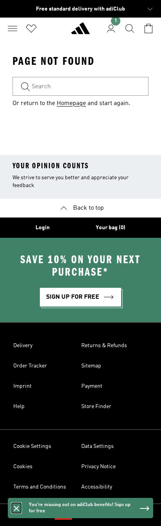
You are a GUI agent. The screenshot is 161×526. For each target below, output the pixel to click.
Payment (91, 386)
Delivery (22, 345)
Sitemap (91, 366)
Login (43, 227)
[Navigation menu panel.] (12, 28)
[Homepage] (80, 31)
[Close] (16, 508)
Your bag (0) (110, 227)
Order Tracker (30, 366)
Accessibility (96, 487)
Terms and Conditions (39, 487)
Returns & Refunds (104, 345)
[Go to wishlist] (31, 28)
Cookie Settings (32, 446)
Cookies (22, 466)
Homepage (71, 103)
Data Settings (97, 446)
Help (19, 406)
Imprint (22, 386)
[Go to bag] (148, 28)
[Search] (129, 28)
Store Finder (96, 406)
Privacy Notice (98, 466)
